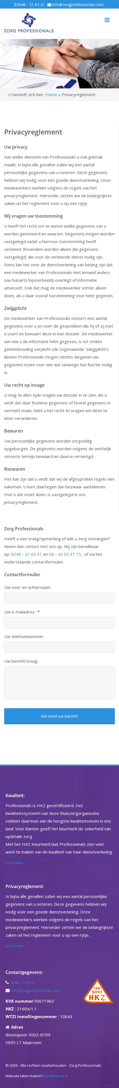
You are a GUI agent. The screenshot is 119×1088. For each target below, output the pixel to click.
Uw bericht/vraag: (21, 661)
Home (51, 94)
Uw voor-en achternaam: (27, 587)
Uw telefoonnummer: (24, 636)
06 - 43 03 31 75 (65, 554)
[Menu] (107, 20)
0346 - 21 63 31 (31, 4)
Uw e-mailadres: (22, 612)
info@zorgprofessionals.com (78, 4)
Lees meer (14, 862)
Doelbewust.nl (56, 1075)
